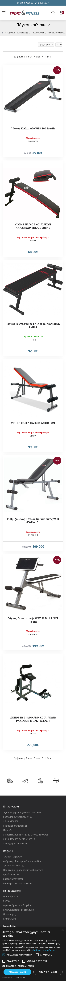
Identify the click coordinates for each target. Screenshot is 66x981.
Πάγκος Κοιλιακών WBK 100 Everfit (33, 128)
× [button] (62, 930)
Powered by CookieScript (14, 977)
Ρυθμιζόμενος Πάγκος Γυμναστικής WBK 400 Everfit (33, 520)
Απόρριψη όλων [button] (48, 971)
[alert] (33, 954)
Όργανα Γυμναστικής (17, 32)
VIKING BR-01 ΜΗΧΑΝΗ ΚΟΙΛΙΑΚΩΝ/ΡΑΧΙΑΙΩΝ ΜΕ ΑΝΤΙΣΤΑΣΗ (33, 719)
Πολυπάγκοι (38, 32)
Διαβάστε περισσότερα (43, 950)
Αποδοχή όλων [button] (17, 971)
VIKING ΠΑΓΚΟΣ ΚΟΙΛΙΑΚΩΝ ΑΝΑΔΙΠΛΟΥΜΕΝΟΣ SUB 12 (33, 226)
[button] (33, 966)
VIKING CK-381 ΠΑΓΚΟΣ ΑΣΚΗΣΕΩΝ (33, 423)
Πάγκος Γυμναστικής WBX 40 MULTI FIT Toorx (33, 620)
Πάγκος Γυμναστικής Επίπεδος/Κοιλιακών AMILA (33, 325)
